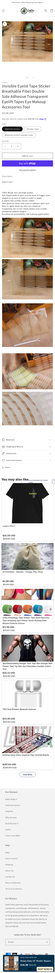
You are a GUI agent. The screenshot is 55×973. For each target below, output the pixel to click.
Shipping (9, 864)
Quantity (5, 141)
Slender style (33, 129)
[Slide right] (33, 77)
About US (9, 870)
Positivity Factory (12, 805)
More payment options (27, 170)
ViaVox (8, 829)
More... (31, 969)
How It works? (11, 858)
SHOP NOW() (45, 969)
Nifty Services (11, 817)
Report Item (7, 182)
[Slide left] (22, 77)
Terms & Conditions (13, 889)
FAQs (7, 852)
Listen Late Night (12, 835)
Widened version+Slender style (19, 135)
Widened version (12, 129)
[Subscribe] (47, 942)
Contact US (10, 877)
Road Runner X (11, 823)
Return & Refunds (13, 883)
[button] (3, 11)
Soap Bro (9, 811)
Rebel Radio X (11, 799)
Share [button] (7, 467)
